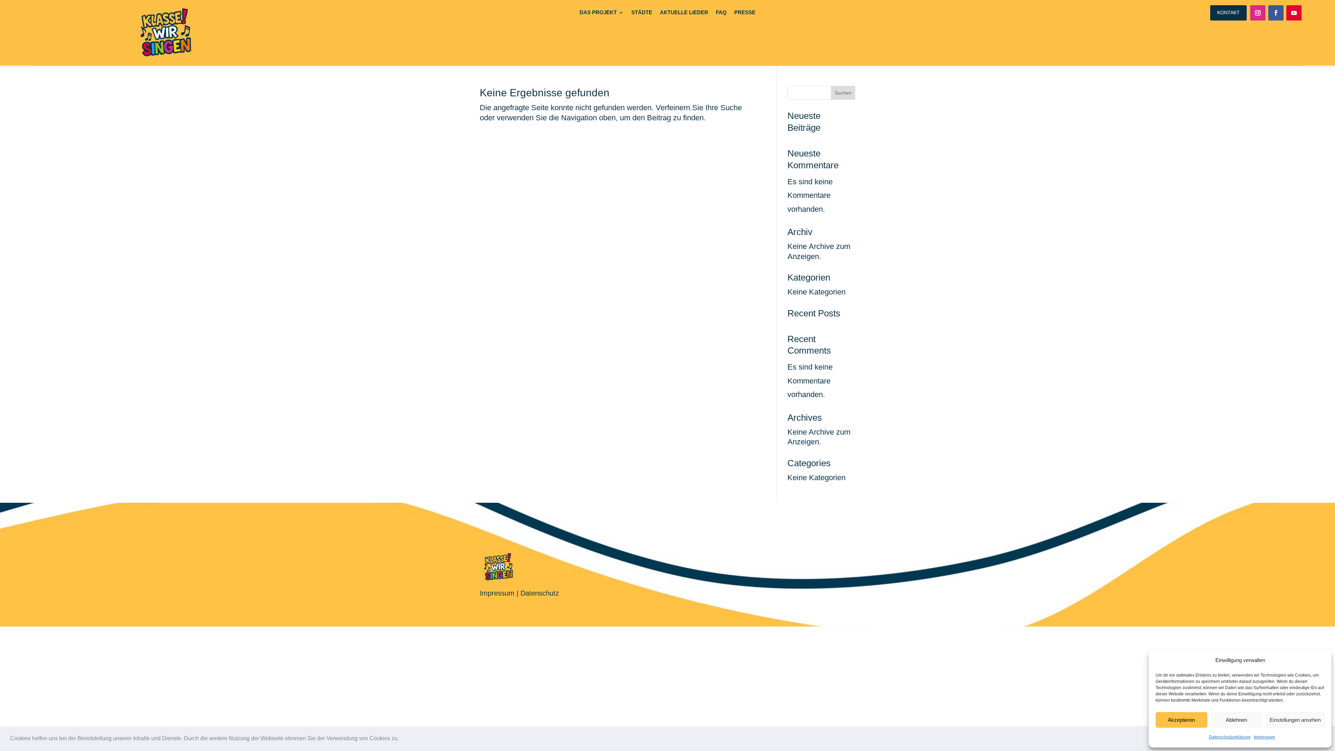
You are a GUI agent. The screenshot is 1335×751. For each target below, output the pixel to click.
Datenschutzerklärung (1230, 737)
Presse (744, 12)
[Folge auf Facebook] (1276, 13)
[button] (401, 739)
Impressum (1264, 737)
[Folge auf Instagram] (1257, 13)
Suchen (843, 93)
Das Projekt (598, 12)
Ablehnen (1236, 720)
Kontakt (1228, 12)
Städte (641, 12)
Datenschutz (539, 593)
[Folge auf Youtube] (1294, 13)
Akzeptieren (1181, 720)
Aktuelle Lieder (684, 12)
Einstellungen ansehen (1295, 720)
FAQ (721, 12)
